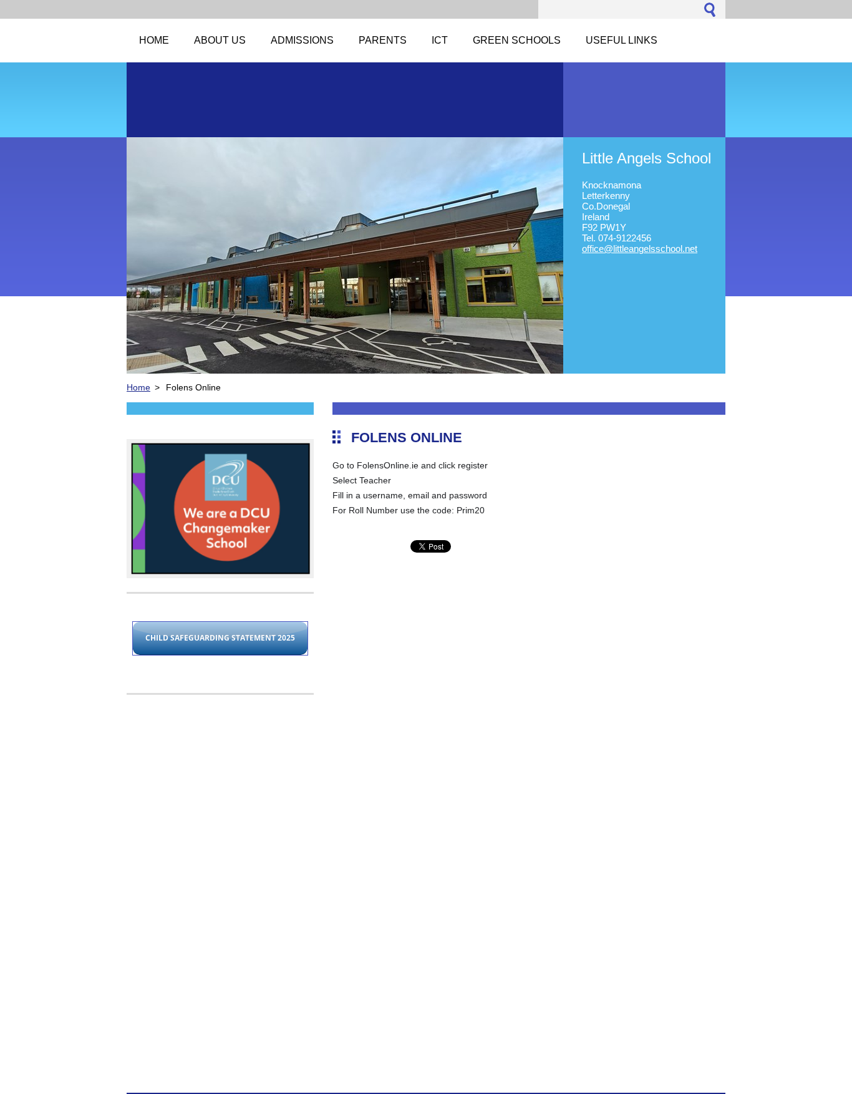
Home (138, 387)
